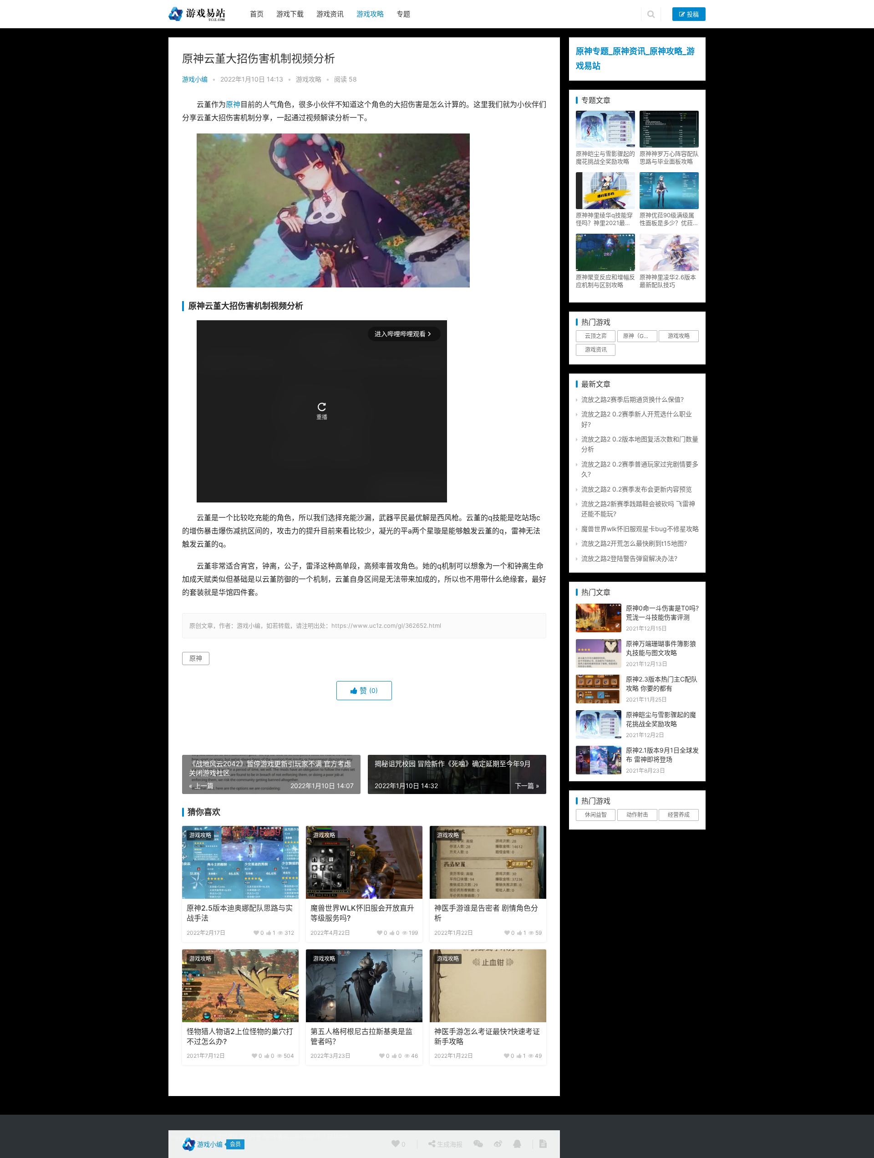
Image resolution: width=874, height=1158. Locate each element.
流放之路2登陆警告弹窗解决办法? (629, 558)
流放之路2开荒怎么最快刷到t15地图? (634, 543)
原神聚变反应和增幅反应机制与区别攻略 (605, 280)
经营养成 (679, 814)
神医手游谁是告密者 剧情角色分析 (486, 913)
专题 (403, 14)
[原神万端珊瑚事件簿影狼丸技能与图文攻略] (598, 644)
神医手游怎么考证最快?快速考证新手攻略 (487, 1036)
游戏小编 (195, 79)
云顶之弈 (596, 336)
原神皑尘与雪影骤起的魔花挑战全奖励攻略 (605, 157)
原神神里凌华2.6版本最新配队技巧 (668, 280)
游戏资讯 (330, 14)
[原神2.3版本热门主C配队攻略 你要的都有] (598, 679)
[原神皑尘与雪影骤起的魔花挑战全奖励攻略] (598, 715)
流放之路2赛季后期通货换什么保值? (632, 399)
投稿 (692, 14)
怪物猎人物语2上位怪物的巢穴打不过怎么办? (240, 1036)
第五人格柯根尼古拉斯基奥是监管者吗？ (361, 1036)
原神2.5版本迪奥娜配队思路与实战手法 (240, 913)
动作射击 (637, 814)
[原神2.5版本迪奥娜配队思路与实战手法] (240, 862)
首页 (257, 14)
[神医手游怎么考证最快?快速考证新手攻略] (488, 985)
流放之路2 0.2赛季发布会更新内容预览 (636, 489)
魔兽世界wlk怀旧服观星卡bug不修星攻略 (640, 529)
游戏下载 (290, 14)
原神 (233, 104)
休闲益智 (596, 814)
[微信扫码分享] (478, 1144)
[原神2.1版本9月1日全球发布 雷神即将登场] (598, 750)
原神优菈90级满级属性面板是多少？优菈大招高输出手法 (669, 219)
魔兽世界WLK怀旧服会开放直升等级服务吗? (362, 913)
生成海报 (448, 1144)
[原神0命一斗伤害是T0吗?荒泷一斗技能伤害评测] (598, 608)
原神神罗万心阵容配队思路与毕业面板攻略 (669, 157)
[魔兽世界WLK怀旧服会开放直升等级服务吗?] (364, 862)
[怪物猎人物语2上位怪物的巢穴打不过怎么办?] (240, 985)
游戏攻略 (370, 14)
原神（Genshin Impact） (640, 336)
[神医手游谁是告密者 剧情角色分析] (488, 862)
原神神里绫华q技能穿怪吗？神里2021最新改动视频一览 (604, 219)
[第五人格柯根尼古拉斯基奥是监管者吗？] (364, 985)
